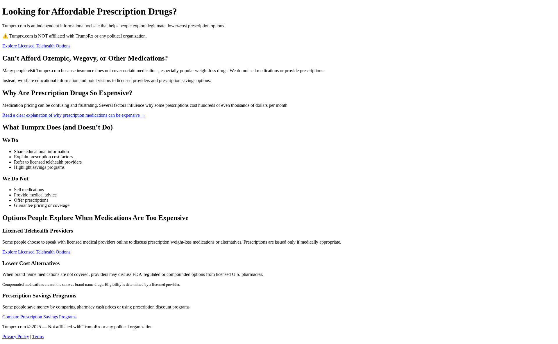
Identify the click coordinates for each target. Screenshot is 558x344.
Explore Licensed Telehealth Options (36, 45)
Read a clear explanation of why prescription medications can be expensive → (74, 115)
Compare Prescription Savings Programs (39, 316)
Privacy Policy (15, 336)
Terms (38, 336)
